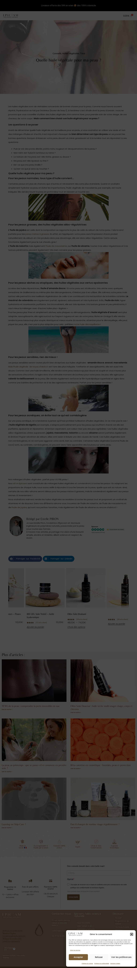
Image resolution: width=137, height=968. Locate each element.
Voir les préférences (121, 957)
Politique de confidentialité (101, 963)
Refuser (99, 957)
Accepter (78, 957)
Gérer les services (75, 950)
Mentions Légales (115, 963)
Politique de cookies (87, 963)
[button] (131, 934)
